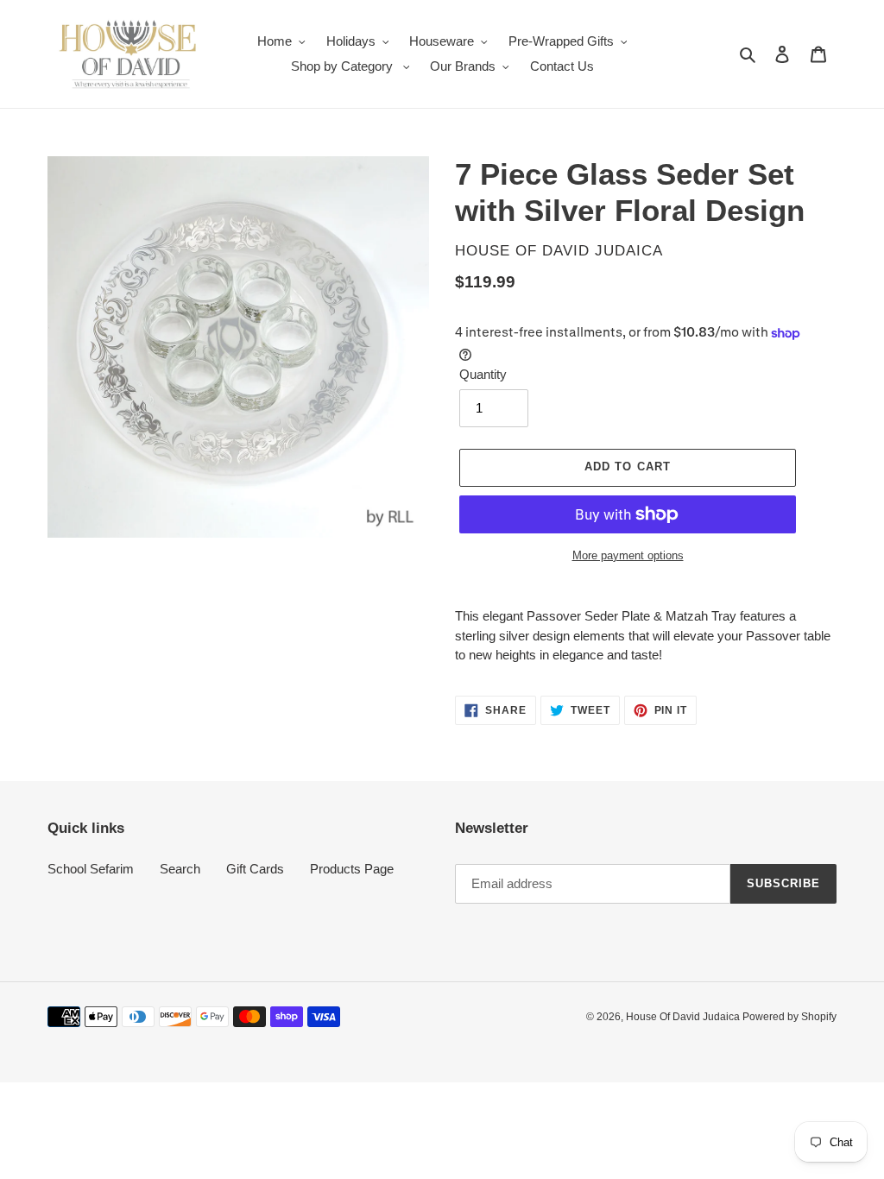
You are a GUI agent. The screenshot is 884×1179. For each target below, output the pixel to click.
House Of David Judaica (684, 1017)
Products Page (352, 868)
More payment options (628, 555)
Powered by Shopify (789, 1017)
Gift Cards (255, 868)
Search (180, 868)
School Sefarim (90, 868)
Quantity (483, 374)
